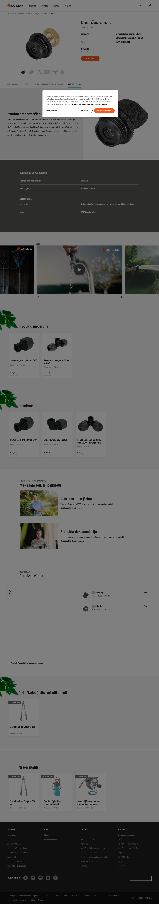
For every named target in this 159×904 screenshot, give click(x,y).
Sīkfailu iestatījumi (51, 110)
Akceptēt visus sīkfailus (104, 110)
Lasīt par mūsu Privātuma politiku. (84, 104)
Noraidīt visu (84, 110)
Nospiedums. (102, 104)
